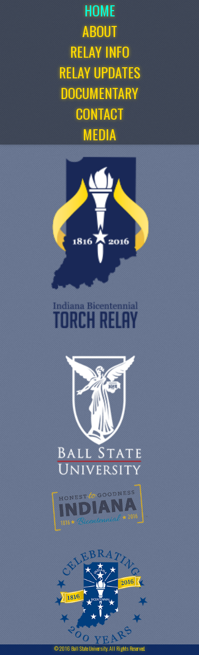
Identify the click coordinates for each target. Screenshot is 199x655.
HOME (99, 10)
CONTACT (100, 113)
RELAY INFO (99, 51)
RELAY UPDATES (99, 72)
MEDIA (99, 134)
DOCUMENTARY (99, 93)
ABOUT (99, 31)
